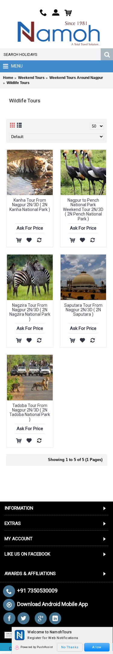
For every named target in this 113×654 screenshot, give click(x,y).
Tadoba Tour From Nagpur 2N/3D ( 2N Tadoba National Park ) (29, 412)
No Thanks (70, 647)
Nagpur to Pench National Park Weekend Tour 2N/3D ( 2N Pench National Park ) (83, 209)
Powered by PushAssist (36, 647)
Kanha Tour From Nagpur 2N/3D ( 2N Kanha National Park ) (29, 205)
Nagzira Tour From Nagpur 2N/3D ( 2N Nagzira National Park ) (29, 312)
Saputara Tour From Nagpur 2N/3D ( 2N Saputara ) (83, 310)
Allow (97, 647)
